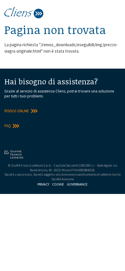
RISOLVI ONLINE (16, 110)
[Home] (23, 12)
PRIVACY (43, 184)
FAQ (7, 125)
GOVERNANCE (77, 184)
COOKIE (58, 184)
